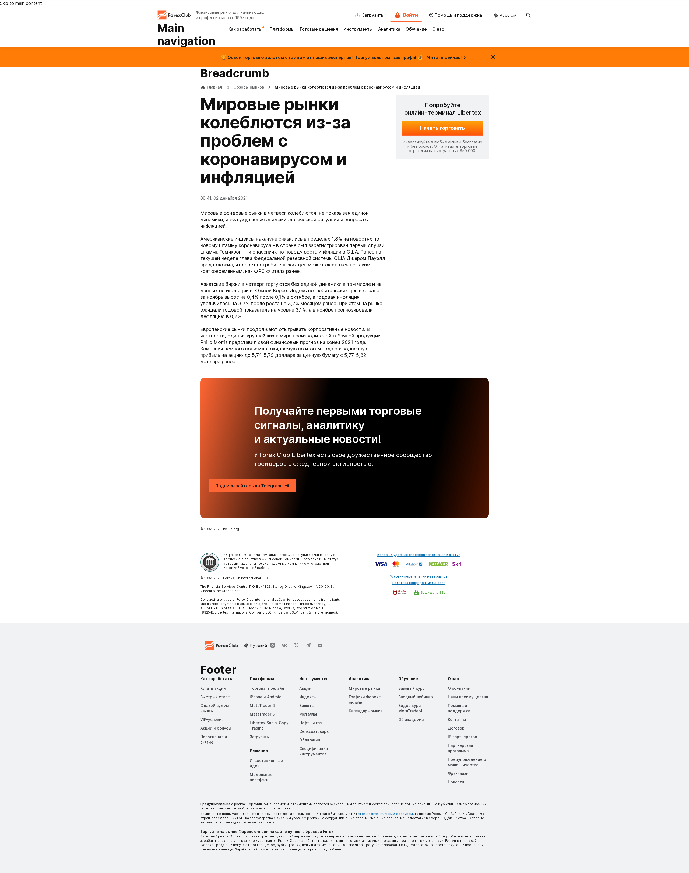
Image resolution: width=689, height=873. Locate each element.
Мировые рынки (364, 688)
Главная (214, 87)
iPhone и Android (266, 697)
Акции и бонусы (215, 728)
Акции (305, 688)
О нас (438, 29)
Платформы (282, 29)
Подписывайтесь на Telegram (248, 485)
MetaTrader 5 (262, 714)
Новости (456, 782)
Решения (259, 750)
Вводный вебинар (415, 697)
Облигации (309, 740)
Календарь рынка (365, 711)
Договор (456, 728)
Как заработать (245, 29)
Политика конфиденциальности (418, 583)
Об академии (411, 719)
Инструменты (358, 29)
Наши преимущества (468, 697)
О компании (459, 688)
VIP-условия (212, 719)
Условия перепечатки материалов (419, 576)
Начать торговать (442, 128)
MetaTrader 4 (262, 705)
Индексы (308, 697)
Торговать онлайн (267, 688)
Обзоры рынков (249, 87)
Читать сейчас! (444, 57)
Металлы (308, 714)
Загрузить (259, 736)
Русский (508, 15)
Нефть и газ (310, 722)
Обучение (416, 29)
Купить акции (213, 688)
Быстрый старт (215, 697)
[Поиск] (528, 15)
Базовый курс (411, 688)
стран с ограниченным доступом (385, 814)
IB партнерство (462, 736)
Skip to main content (21, 3)
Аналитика (389, 29)
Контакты (457, 719)
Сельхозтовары (314, 731)
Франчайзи (458, 773)
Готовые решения (319, 29)
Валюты (306, 705)
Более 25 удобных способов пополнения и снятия (418, 555)
